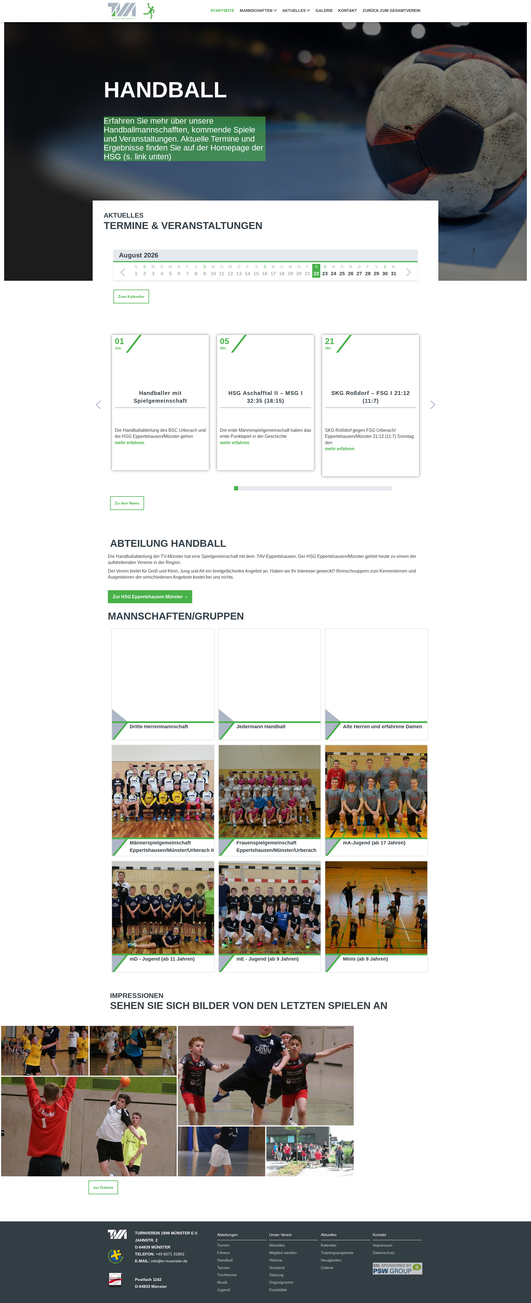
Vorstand (277, 1267)
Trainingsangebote (337, 1252)
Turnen (223, 1245)
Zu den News (127, 503)
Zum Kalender (131, 296)
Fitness (223, 1252)
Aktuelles (277, 1245)
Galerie (324, 10)
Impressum (382, 1245)
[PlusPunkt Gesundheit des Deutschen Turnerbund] (118, 1258)
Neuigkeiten (331, 1260)
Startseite (222, 10)
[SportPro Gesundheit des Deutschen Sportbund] (118, 1281)
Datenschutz (384, 1252)
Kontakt (347, 10)
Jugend (223, 1290)
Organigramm (281, 1282)
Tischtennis (227, 1275)
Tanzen (223, 1267)
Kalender (329, 1245)
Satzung (276, 1275)
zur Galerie (103, 1187)
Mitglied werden (283, 1252)
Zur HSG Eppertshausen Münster (148, 596)
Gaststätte (278, 1290)
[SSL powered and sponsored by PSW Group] (397, 1266)
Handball (225, 1260)
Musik (222, 1282)
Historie (275, 1260)
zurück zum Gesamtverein (391, 10)
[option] (265, 264)
